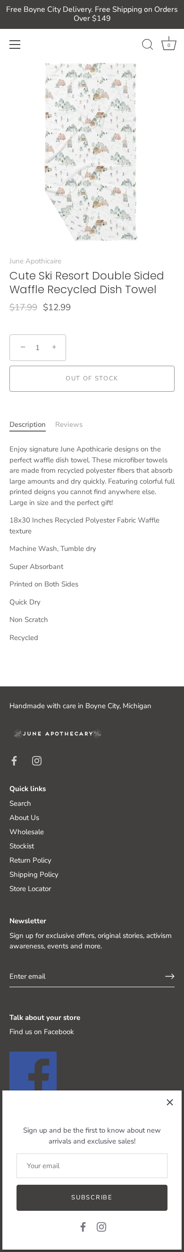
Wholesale (26, 832)
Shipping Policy (34, 874)
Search (20, 803)
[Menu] (15, 44)
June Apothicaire (35, 261)
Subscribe (91, 1197)
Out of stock (92, 378)
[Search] (147, 46)
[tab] (32, 424)
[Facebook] (83, 1226)
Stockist (21, 846)
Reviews (69, 424)
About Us (24, 817)
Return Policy (30, 860)
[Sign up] (170, 976)
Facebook (59, 1031)
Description (27, 424)
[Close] (169, 1102)
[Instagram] (101, 1226)
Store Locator (30, 888)
